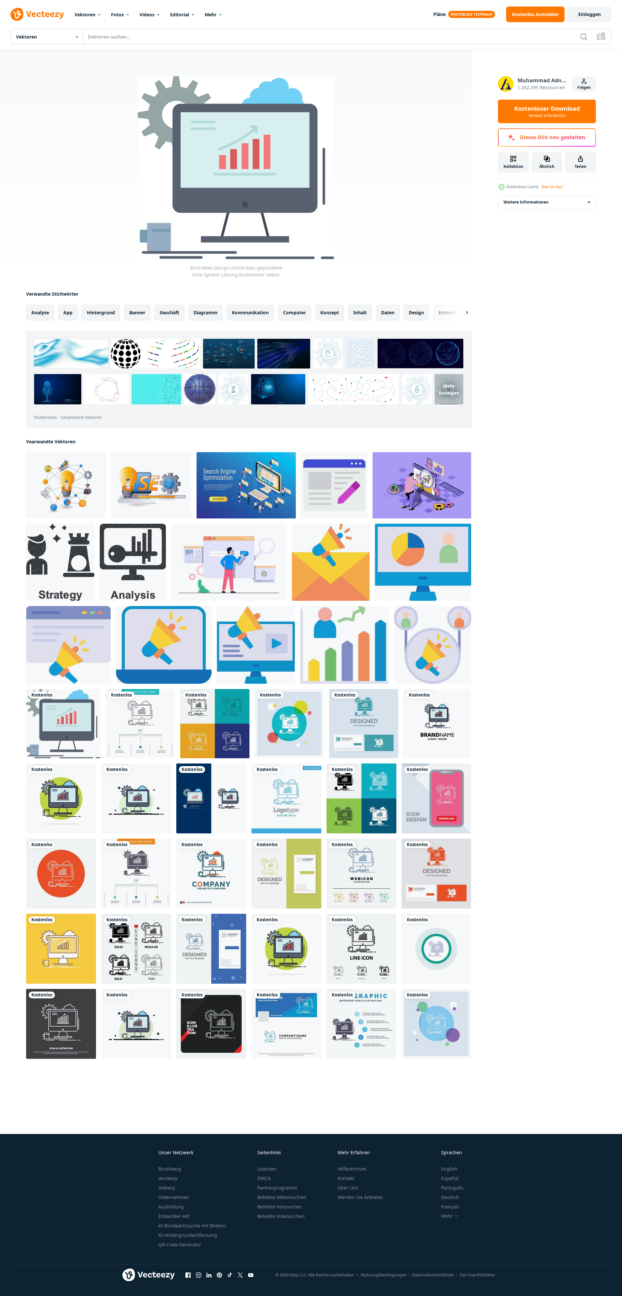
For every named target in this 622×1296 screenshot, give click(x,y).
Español (449, 1178)
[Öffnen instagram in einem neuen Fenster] (198, 1274)
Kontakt (346, 1178)
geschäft (169, 312)
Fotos (117, 14)
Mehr (210, 14)
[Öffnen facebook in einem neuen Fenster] (188, 1274)
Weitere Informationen (526, 202)
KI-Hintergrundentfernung (187, 1235)
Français (450, 1207)
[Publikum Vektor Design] (344, 645)
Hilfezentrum (352, 1169)
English (449, 1169)
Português (452, 1188)
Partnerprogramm (277, 1188)
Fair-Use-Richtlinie (477, 1275)
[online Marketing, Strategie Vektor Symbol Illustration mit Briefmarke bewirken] (60, 562)
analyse (40, 312)
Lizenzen (267, 1169)
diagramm (205, 312)
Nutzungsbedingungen (384, 1275)
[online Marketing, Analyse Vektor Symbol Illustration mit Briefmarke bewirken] (133, 562)
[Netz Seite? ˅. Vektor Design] (68, 645)
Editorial (179, 14)
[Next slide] (461, 312)
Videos (146, 14)
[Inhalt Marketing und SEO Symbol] (334, 485)
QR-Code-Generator (179, 1244)
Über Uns (348, 1188)
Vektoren (84, 14)
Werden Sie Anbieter (360, 1197)
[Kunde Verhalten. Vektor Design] (423, 562)
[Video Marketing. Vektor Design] (256, 645)
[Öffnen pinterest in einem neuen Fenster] (219, 1274)
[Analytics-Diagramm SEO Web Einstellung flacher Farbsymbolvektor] (437, 723)
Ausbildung (171, 1207)
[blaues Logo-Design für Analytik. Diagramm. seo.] (286, 798)
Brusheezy (169, 1169)
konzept (329, 312)
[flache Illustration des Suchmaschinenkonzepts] (229, 562)
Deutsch (450, 1197)
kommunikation (250, 312)
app (67, 312)
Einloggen (589, 14)
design (416, 312)
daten (387, 312)
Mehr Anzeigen (449, 389)
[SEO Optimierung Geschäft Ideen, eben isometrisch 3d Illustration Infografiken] (151, 485)
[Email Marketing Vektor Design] (331, 562)
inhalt (360, 312)
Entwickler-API (174, 1216)
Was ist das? (552, 186)
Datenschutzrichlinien (433, 1275)
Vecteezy (167, 1178)
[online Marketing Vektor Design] (164, 645)
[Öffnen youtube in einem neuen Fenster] (250, 1274)
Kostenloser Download (547, 111)
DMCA (264, 1178)
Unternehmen (173, 1197)
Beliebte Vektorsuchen (281, 1197)
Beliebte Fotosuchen (279, 1207)
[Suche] (584, 37)
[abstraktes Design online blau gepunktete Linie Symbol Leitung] (63, 723)
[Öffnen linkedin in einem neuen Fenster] (209, 1274)
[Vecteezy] (37, 14)
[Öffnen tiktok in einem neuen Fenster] (229, 1274)
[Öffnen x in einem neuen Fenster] (240, 1274)
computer (294, 312)
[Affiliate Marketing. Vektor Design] (432, 645)
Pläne (439, 14)
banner (137, 312)
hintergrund (101, 312)
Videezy (166, 1188)
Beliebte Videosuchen (281, 1216)
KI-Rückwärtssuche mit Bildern (192, 1225)
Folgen (584, 87)
